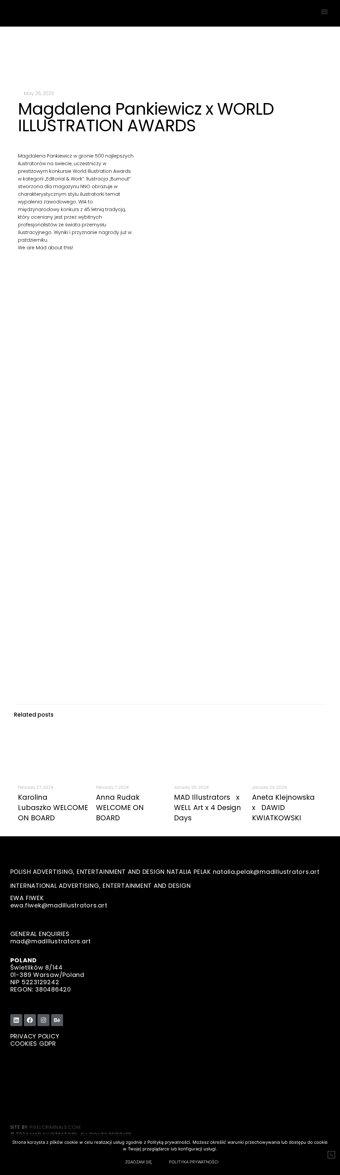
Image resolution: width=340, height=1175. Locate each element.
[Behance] (57, 1020)
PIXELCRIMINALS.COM (55, 1127)
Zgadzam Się (138, 1161)
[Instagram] (43, 1020)
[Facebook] (30, 1020)
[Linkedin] (16, 1020)
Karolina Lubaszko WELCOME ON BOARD (53, 807)
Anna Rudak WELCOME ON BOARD (120, 807)
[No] (331, 1154)
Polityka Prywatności (193, 1161)
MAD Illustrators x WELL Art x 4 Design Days (208, 807)
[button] (324, 11)
